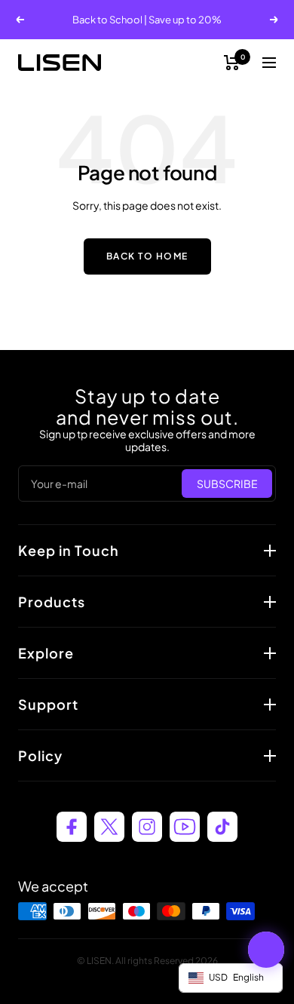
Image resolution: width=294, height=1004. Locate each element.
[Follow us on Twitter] (109, 827)
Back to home (147, 256)
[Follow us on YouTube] (185, 827)
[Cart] (232, 62)
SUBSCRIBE (227, 483)
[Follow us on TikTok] (222, 827)
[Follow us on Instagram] (147, 827)
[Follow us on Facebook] (72, 827)
